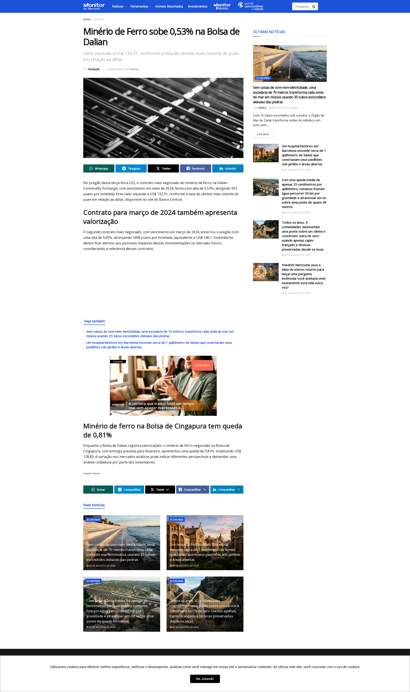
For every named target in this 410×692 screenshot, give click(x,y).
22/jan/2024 (115, 69)
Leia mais (265, 133)
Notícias (117, 6)
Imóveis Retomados (169, 6)
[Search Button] (314, 6)
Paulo (262, 107)
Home (87, 19)
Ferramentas (139, 6)
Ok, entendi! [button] (205, 678)
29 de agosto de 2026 (101, 565)
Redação (94, 69)
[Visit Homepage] (94, 6)
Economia (93, 519)
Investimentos (198, 6)
